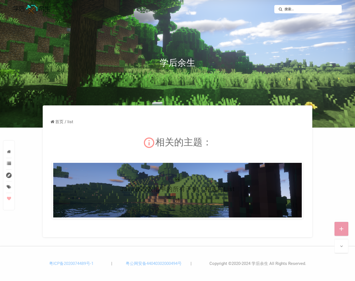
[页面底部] (341, 246)
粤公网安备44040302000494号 (154, 263)
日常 (207, 210)
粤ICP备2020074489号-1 (71, 263)
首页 (59, 121)
